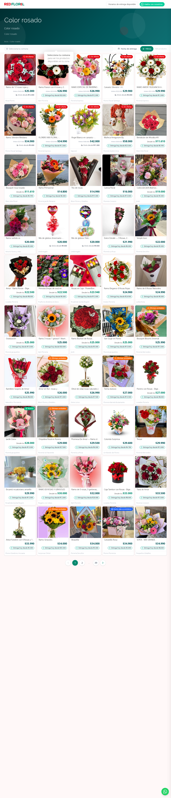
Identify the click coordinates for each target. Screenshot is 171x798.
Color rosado (15, 41)
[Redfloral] (14, 4)
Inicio (6, 41)
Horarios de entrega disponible (122, 4)
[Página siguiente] (103, 563)
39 (96, 562)
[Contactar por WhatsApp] (165, 791)
